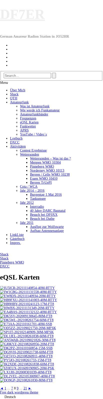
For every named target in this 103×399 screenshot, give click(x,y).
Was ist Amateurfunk (35, 106)
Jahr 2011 (27, 223)
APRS (24, 130)
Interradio (37, 207)
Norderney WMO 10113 (47, 170)
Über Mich (17, 90)
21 (25, 388)
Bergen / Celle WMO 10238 (50, 174)
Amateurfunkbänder (34, 114)
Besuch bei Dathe (42, 219)
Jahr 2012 (27, 203)
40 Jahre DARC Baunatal (48, 211)
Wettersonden (29, 154)
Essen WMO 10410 (44, 178)
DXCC (15, 142)
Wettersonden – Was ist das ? (50, 158)
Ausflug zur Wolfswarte (47, 227)
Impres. (15, 243)
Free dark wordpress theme (19, 392)
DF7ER (22, 14)
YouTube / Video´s (33, 134)
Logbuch (16, 138)
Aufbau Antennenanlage (47, 231)
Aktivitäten (18, 146)
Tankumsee (38, 199)
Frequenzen (28, 118)
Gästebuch (17, 239)
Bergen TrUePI (41, 182)
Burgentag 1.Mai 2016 (46, 194)
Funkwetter (28, 126)
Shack (14, 94)
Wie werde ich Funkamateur (40, 110)
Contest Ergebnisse (33, 150)
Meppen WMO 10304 (45, 162)
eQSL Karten (29, 122)
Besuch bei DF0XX (44, 215)
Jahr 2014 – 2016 (32, 190)
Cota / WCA (29, 186)
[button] (51, 396)
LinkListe (17, 235)
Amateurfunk (19, 102)
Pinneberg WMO (42, 166)
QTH (13, 98)
